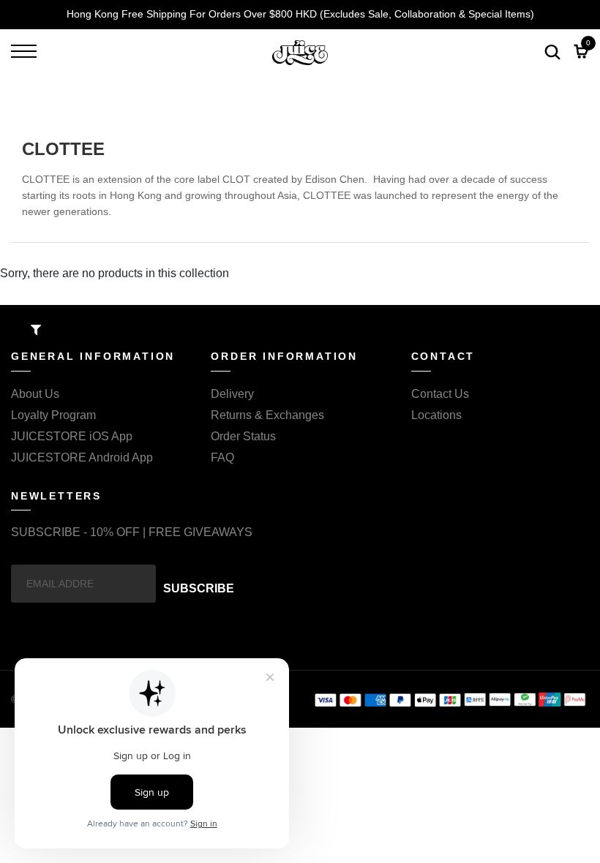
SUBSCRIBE (198, 588)
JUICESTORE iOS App (71, 436)
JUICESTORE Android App (82, 457)
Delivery (232, 394)
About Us (35, 394)
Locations (436, 415)
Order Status (243, 436)
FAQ (222, 457)
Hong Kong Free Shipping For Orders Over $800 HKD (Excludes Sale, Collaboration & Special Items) (300, 14)
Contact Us (440, 394)
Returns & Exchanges (267, 415)
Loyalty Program (53, 415)
